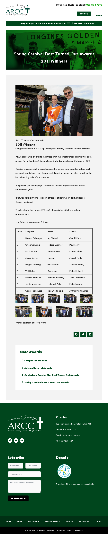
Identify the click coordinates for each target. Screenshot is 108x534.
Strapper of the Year (35, 360)
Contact (98, 521)
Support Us (84, 521)
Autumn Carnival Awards (38, 367)
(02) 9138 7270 (93, 4)
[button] (76, 334)
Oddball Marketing (75, 530)
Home (8, 521)
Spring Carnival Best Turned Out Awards (54, 54)
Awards (69, 521)
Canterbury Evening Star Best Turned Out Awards (51, 375)
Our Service (33, 521)
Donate (62, 457)
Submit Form (18, 498)
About (20, 521)
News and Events (52, 521)
